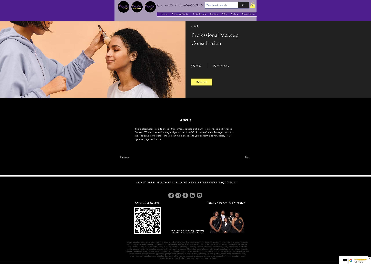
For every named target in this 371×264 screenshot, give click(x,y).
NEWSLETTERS (198, 182)
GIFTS (213, 182)
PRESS (151, 182)
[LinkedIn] (192, 195)
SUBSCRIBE (179, 182)
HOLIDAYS (164, 182)
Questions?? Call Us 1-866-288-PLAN (180, 5)
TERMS (232, 182)
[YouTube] (199, 195)
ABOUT (141, 182)
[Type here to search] (243, 5)
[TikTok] (171, 195)
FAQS (222, 182)
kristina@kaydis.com (194, 233)
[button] (252, 5)
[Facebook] (185, 195)
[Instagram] (178, 195)
